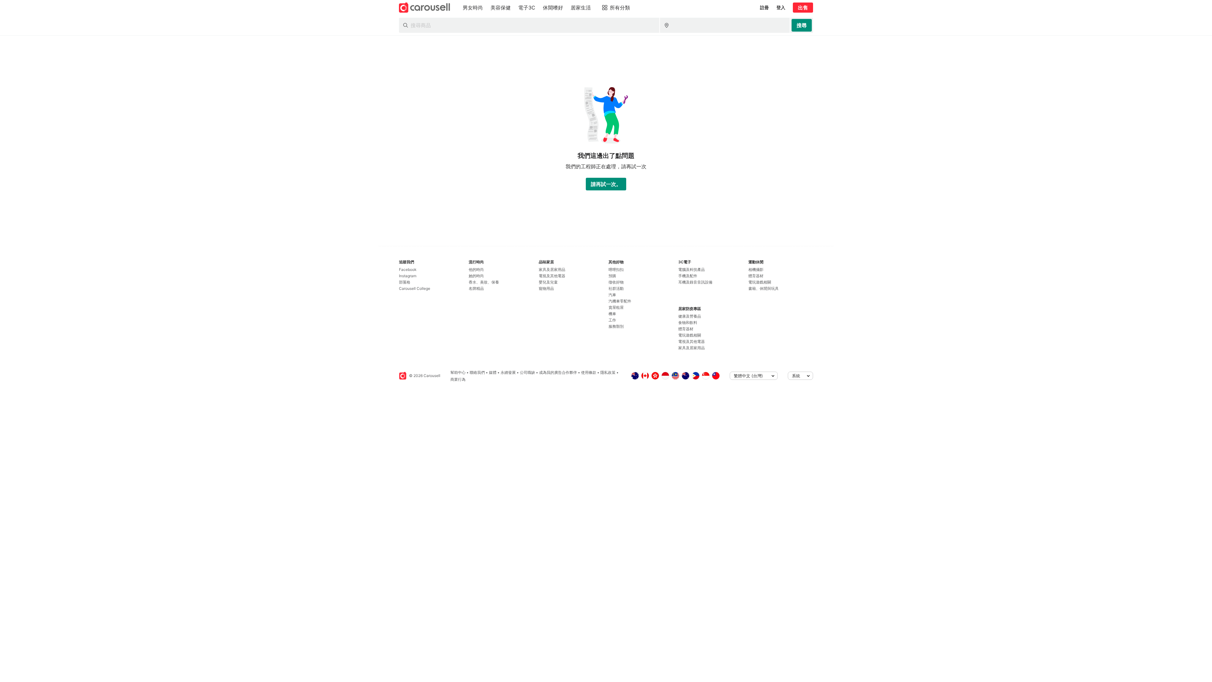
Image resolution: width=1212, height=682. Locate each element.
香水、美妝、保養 (484, 282)
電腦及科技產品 (691, 269)
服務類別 (616, 326)
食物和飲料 (687, 322)
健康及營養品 (689, 316)
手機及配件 (687, 275)
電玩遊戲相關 (689, 335)
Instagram (407, 275)
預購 (612, 275)
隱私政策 (607, 372)
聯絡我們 (477, 372)
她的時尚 (476, 275)
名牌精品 (476, 288)
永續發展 (508, 372)
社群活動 (616, 288)
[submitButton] (802, 25)
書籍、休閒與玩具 (763, 288)
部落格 (404, 282)
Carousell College (414, 288)
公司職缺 (527, 372)
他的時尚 (476, 269)
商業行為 (458, 379)
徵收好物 (616, 282)
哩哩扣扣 (616, 269)
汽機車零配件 (620, 301)
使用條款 (588, 372)
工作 (612, 320)
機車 (612, 313)
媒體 (492, 372)
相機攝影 (755, 269)
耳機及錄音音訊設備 (695, 282)
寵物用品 (546, 288)
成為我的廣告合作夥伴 (558, 372)
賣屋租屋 (616, 307)
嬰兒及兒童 (548, 282)
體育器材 (685, 328)
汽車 (612, 294)
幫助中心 (458, 372)
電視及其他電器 (552, 275)
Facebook (408, 269)
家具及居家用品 (552, 269)
